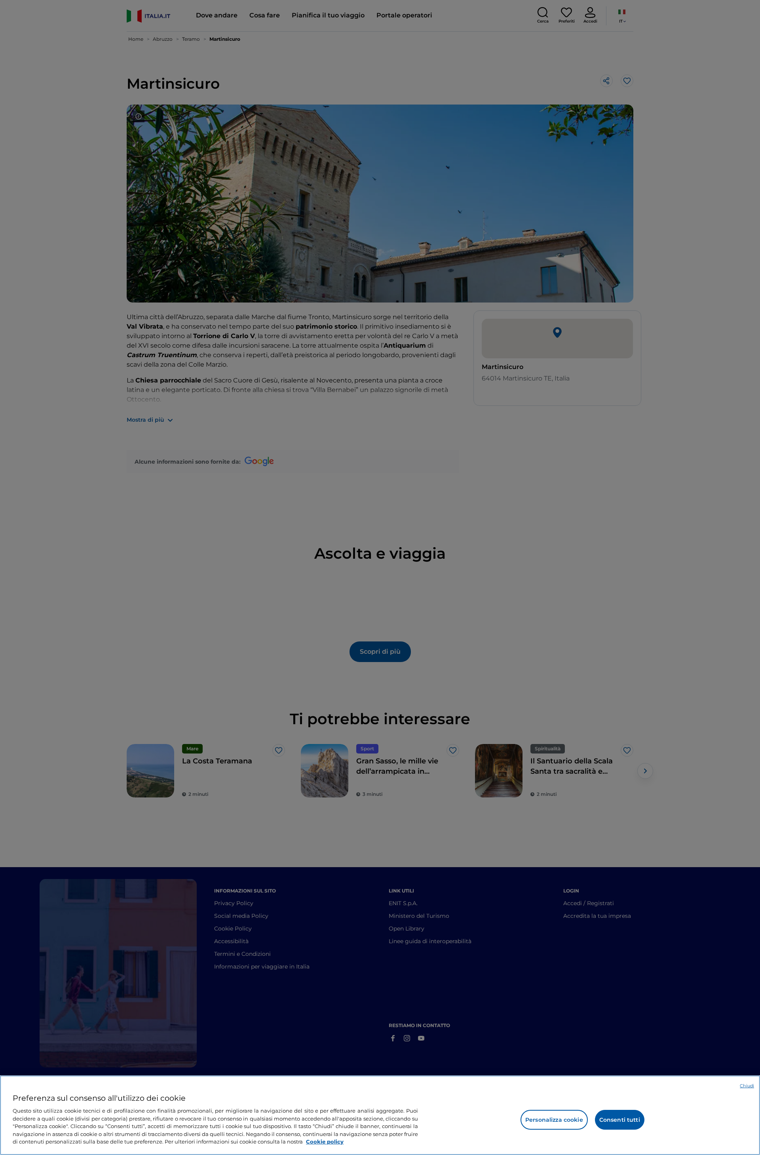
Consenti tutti (619, 1119)
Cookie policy (325, 1141)
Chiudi (747, 1085)
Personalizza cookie (554, 1119)
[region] (380, 1115)
